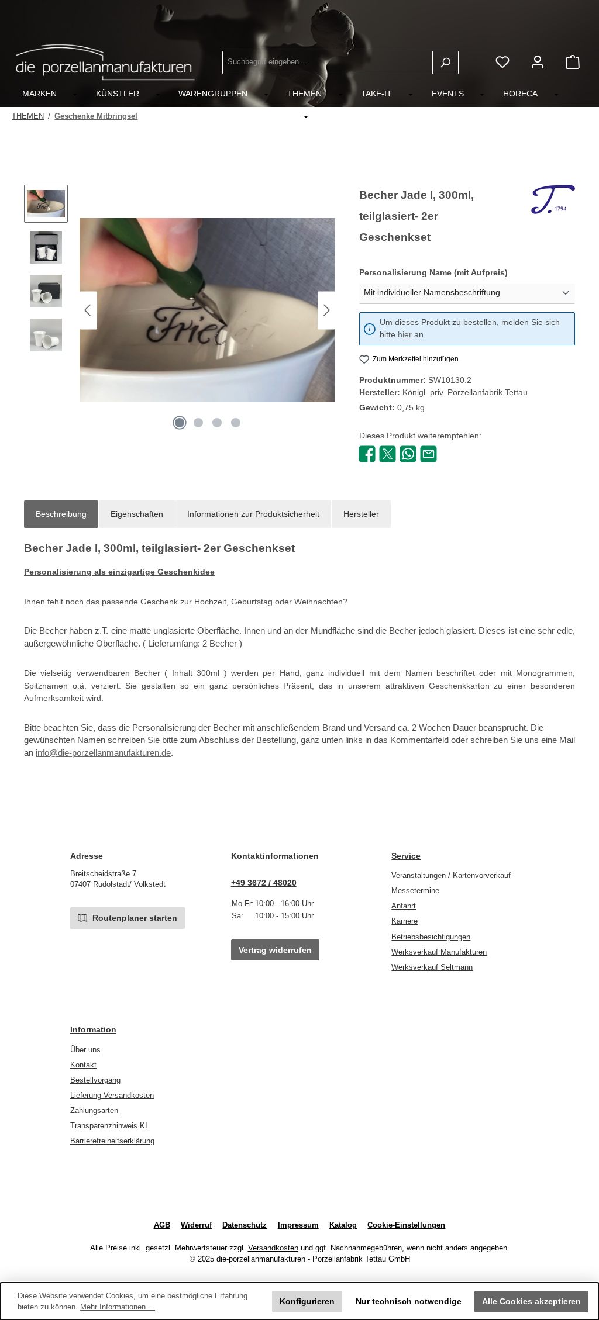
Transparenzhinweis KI (108, 1126)
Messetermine (415, 891)
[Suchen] (445, 62)
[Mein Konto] (537, 62)
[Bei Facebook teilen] (367, 453)
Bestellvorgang (95, 1080)
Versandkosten (273, 1248)
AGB (162, 1225)
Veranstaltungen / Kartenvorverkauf (451, 876)
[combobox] (327, 62)
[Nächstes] (326, 310)
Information (93, 1029)
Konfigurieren (307, 1301)
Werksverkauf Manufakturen (439, 952)
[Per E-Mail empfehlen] (428, 453)
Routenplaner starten (133, 917)
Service (406, 856)
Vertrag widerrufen (275, 950)
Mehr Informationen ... (117, 1307)
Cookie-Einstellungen (406, 1225)
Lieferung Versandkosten (112, 1095)
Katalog (343, 1225)
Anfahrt (403, 906)
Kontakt (83, 1065)
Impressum (298, 1225)
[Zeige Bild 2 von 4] (198, 422)
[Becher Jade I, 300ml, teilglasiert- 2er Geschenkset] (207, 310)
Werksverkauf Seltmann (432, 967)
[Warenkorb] (572, 62)
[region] (179, 310)
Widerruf (196, 1225)
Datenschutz (244, 1225)
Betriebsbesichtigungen (430, 937)
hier (405, 334)
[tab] (61, 514)
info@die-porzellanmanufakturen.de (103, 753)
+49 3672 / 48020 (264, 882)
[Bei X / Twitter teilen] (387, 453)
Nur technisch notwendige (409, 1301)
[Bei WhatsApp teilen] (408, 453)
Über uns (85, 1050)
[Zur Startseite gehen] (105, 62)
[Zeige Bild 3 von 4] (217, 422)
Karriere (404, 921)
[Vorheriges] (88, 310)
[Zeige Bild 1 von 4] (179, 422)
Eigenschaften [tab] (137, 514)
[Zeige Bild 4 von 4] (235, 422)
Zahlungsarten (94, 1111)
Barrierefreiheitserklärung (112, 1141)
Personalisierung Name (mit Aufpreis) (456, 272)
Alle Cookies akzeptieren (531, 1301)
